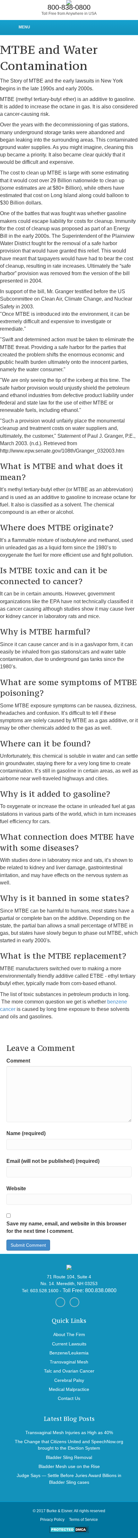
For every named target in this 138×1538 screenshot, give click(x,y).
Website (16, 1188)
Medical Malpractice (69, 1389)
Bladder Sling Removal (69, 1457)
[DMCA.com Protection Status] (69, 1529)
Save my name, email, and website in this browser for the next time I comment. (66, 1227)
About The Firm (69, 1334)
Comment (18, 1061)
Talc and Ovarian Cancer (69, 1370)
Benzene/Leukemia (69, 1352)
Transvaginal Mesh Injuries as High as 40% (69, 1432)
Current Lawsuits (69, 1343)
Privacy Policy (52, 1519)
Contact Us (69, 1398)
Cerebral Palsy (69, 1380)
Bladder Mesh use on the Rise (69, 1466)
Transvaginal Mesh (69, 1361)
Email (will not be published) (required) (52, 1161)
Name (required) (26, 1133)
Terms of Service (83, 1519)
